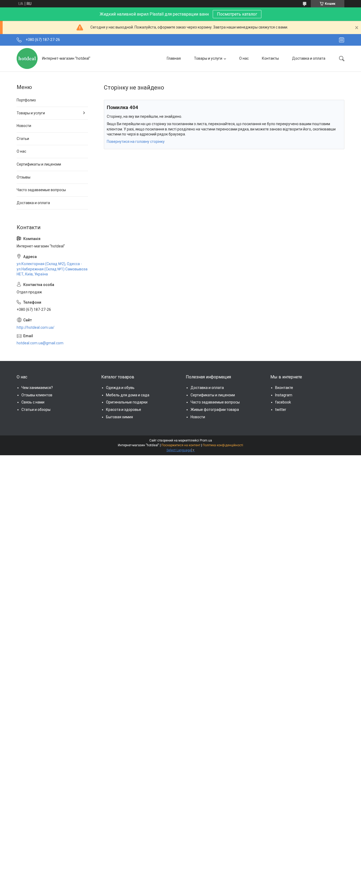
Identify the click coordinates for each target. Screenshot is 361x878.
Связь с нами (32, 402)
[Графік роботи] (341, 40)
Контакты (270, 58)
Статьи (23, 139)
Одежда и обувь (120, 388)
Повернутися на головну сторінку (136, 141)
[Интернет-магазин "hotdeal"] (27, 58)
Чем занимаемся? (37, 388)
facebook (283, 402)
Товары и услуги (208, 58)
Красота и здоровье (123, 409)
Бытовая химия (119, 417)
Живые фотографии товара (215, 409)
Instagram (283, 395)
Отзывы (23, 177)
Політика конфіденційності (223, 445)
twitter (280, 409)
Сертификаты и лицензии (39, 164)
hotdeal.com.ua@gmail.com (40, 343)
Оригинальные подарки (126, 402)
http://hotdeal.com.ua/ (35, 327)
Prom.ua (206, 440)
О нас (244, 58)
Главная (174, 58)
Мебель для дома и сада (127, 395)
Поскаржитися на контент (180, 445)
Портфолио (26, 100)
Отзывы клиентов (36, 395)
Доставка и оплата (308, 58)
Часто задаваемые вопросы (41, 190)
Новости (24, 126)
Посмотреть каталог (237, 14)
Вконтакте (284, 388)
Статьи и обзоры (35, 409)
